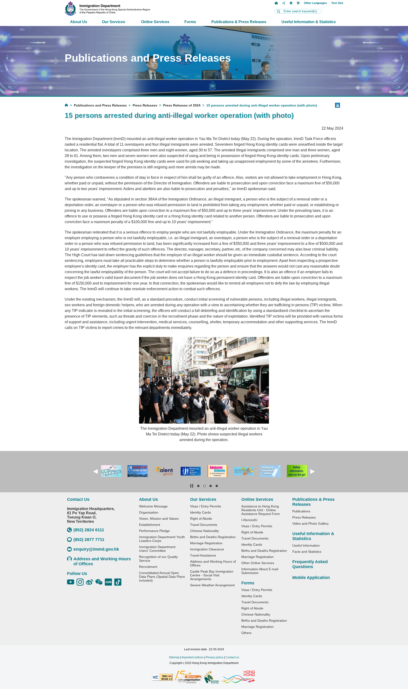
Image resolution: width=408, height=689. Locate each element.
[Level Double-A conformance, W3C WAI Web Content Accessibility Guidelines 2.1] (162, 677)
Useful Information (306, 545)
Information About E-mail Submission (259, 571)
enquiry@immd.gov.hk (96, 549)
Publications (301, 511)
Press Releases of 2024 (181, 105)
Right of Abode (201, 518)
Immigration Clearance (207, 549)
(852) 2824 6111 (88, 529)
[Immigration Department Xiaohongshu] (109, 582)
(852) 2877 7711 (88, 539)
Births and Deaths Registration (213, 537)
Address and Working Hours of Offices (102, 561)
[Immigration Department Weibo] (90, 582)
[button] (95, 471)
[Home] (276, 3)
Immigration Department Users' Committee (157, 549)
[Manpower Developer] (211, 677)
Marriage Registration (206, 543)
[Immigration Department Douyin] (119, 582)
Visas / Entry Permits (205, 506)
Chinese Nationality (204, 531)
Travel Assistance (203, 555)
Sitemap (174, 657)
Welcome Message (153, 506)
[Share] (283, 3)
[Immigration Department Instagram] (81, 582)
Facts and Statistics (306, 551)
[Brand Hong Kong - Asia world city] (238, 677)
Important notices (193, 657)
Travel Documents (203, 525)
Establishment (149, 525)
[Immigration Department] (107, 15)
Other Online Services (257, 563)
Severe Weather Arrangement (212, 585)
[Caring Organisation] (188, 677)
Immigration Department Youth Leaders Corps (162, 539)
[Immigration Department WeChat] (100, 582)
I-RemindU (249, 520)
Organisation (148, 512)
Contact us (232, 657)
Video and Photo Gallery (310, 523)
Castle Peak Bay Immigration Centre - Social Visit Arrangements (211, 575)
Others (246, 633)
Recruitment (148, 567)
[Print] (337, 105)
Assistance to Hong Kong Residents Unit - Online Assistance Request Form (260, 510)
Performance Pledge (154, 531)
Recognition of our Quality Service (158, 558)
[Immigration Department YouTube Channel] (71, 582)
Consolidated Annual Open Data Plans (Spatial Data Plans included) (162, 576)
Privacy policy (214, 657)
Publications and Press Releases (100, 105)
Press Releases (145, 105)
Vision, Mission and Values (159, 518)
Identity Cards (200, 512)
